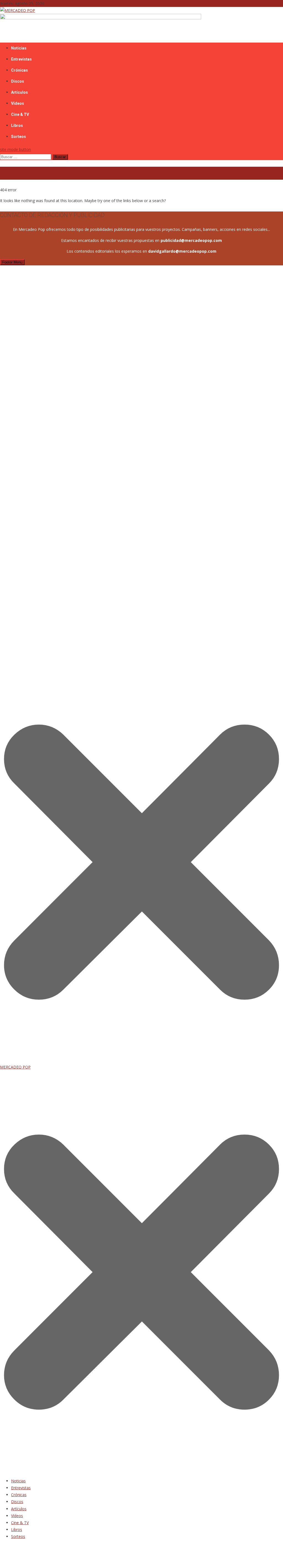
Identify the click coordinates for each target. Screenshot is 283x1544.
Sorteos (18, 136)
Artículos (19, 92)
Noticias (19, 48)
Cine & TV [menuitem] (20, 1522)
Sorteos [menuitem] (18, 1536)
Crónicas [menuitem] (19, 1494)
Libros (17, 125)
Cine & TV (20, 114)
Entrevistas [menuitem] (21, 1487)
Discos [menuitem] (17, 1501)
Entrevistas (21, 59)
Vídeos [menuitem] (17, 1515)
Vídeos (17, 103)
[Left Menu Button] (141, 1470)
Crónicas (19, 70)
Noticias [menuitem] (18, 1480)
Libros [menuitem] (16, 1529)
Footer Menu (12, 262)
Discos (17, 81)
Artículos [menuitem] (19, 1508)
